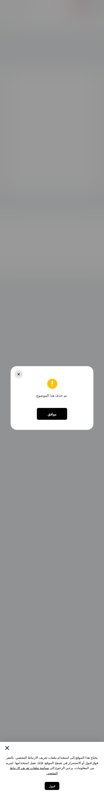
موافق (52, 414)
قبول (52, 786)
